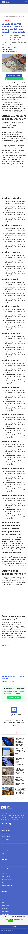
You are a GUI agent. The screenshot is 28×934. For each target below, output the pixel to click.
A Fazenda (5, 851)
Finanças (5, 871)
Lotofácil (5, 902)
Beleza (5, 853)
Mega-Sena (6, 905)
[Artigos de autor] (14, 710)
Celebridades (6, 836)
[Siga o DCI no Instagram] (10, 824)
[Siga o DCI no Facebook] (2, 824)
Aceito (11, 921)
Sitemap (14, 926)
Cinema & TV (6, 839)
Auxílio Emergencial (9, 681)
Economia (10, 15)
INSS (4, 882)
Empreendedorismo (8, 885)
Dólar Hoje (5, 868)
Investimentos (6, 874)
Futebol (5, 845)
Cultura (5, 842)
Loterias (5, 897)
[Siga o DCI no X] (6, 824)
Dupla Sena (6, 914)
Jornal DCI (5, 15)
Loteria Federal (6, 911)
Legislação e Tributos (8, 876)
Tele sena (5, 908)
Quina (4, 899)
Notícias (5, 848)
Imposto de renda (7, 879)
